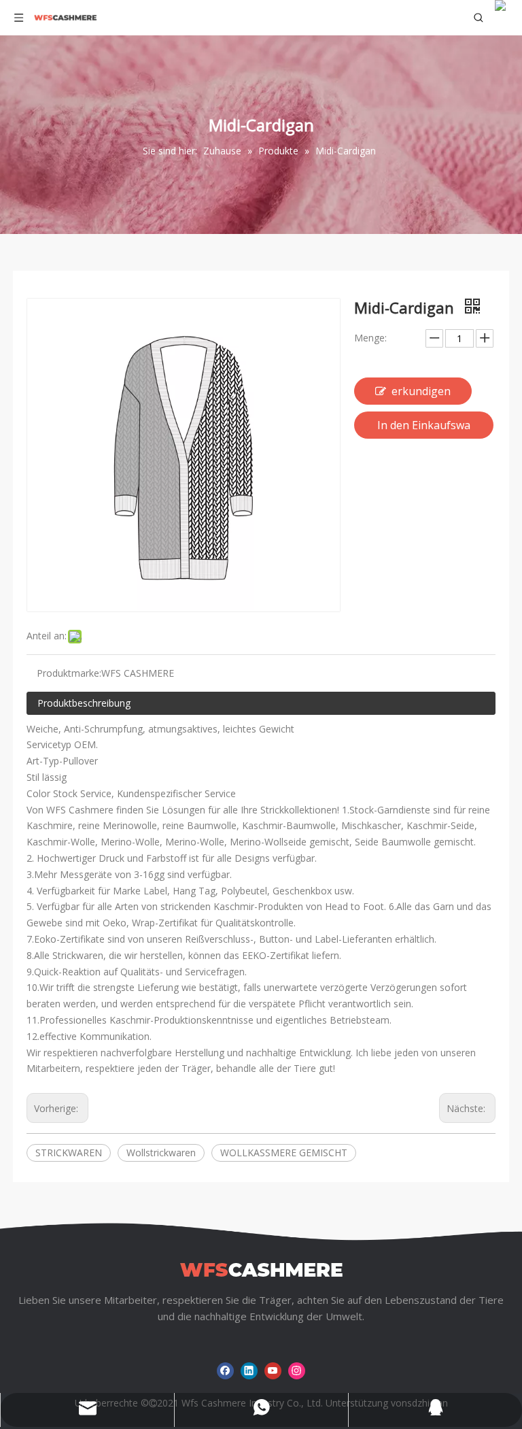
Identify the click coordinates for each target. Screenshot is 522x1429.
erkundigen (421, 391)
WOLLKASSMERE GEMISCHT (283, 1152)
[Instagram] (296, 1370)
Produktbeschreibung (83, 702)
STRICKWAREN (68, 1152)
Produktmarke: (69, 673)
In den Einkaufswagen (423, 428)
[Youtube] (272, 1370)
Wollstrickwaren (161, 1152)
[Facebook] (225, 1370)
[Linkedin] (249, 1370)
